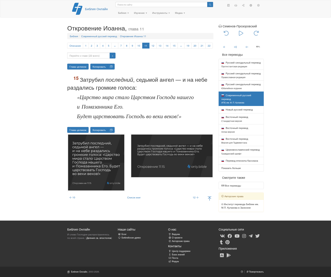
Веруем (176, 234)
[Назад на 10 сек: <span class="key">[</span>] (226, 33)
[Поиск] (210, 4)
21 (202, 45)
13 (160, 45)
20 (195, 45)
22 (209, 45)
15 (174, 45)
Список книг (134, 197)
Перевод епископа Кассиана (241, 160)
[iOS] (222, 255)
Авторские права (180, 241)
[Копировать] (111, 67)
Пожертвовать (256, 271)
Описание (75, 45)
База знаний (178, 254)
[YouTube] (237, 236)
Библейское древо (131, 237)
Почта (175, 257)
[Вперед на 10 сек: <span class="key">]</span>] (256, 33)
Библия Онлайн (96, 8)
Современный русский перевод (99, 36)
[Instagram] (244, 236)
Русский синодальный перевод (241, 64)
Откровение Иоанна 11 (133, 36)
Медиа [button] (179, 12)
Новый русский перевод (239, 109)
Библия (74, 36)
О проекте (177, 237)
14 (167, 45)
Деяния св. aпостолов (99, 237)
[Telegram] (251, 236)
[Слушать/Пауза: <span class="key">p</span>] (241, 33)
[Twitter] (257, 236)
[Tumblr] (221, 242)
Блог (124, 234)
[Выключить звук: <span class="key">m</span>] (247, 47)
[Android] (229, 255)
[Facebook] (230, 236)
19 (188, 45)
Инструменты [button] (160, 12)
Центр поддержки (181, 251)
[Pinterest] (227, 242)
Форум (175, 261)
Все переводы (232, 185)
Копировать (99, 66)
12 (153, 45)
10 (138, 45)
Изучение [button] (139, 12)
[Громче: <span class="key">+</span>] (235, 47)
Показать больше (231, 168)
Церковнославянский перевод (240, 151)
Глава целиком (77, 66)
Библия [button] (122, 12)
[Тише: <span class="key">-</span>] (224, 47)
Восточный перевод (234, 118)
